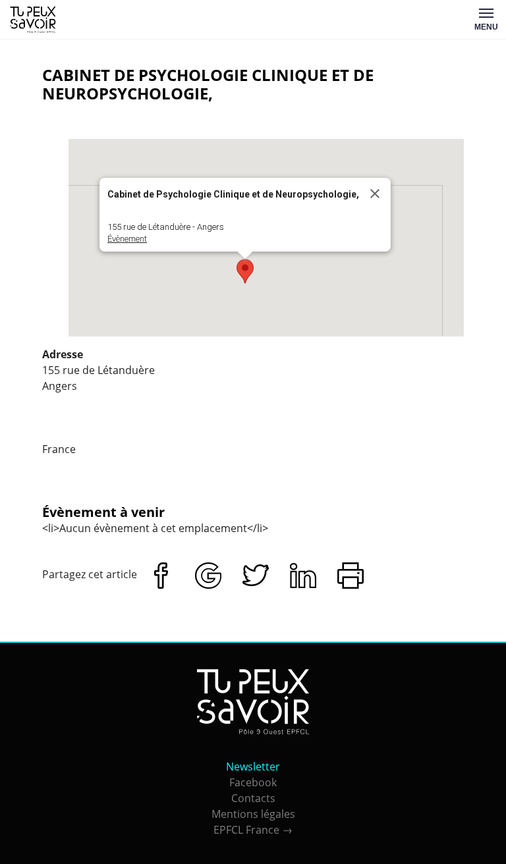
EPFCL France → (253, 830)
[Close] (375, 193)
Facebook (253, 782)
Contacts (253, 798)
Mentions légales (253, 814)
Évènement (127, 239)
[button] (245, 271)
